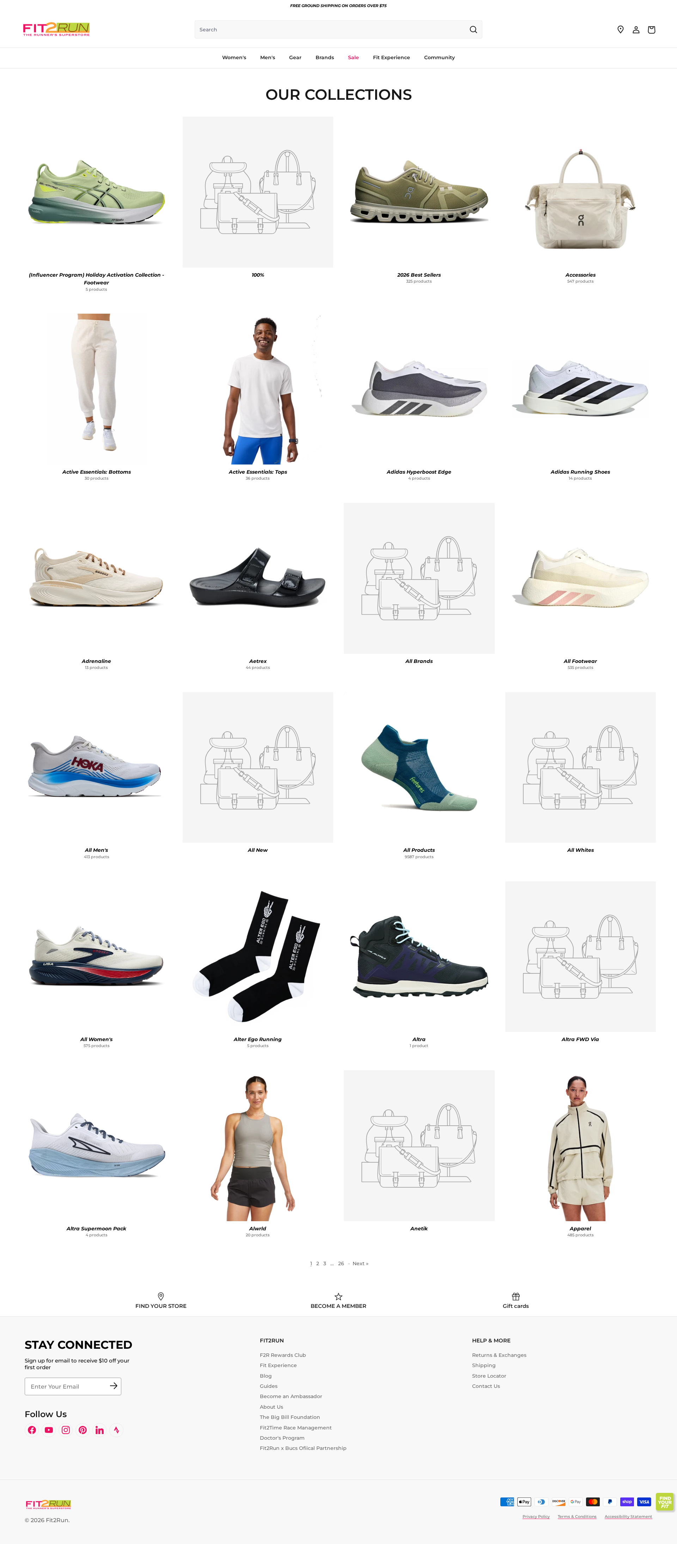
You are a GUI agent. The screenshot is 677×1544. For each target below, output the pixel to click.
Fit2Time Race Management (296, 1428)
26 (341, 1263)
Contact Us (486, 1386)
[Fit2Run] (56, 30)
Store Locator (489, 1376)
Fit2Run (57, 1520)
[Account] (636, 29)
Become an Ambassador (291, 1396)
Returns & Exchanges (499, 1355)
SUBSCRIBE (113, 1386)
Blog (266, 1376)
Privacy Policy (536, 1516)
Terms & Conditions (577, 1516)
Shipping (484, 1365)
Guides (268, 1386)
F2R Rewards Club (283, 1355)
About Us (271, 1407)
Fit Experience (278, 1365)
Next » (360, 1263)
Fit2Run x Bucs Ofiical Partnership (303, 1448)
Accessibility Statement (628, 1516)
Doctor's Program (282, 1438)
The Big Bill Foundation (290, 1417)
